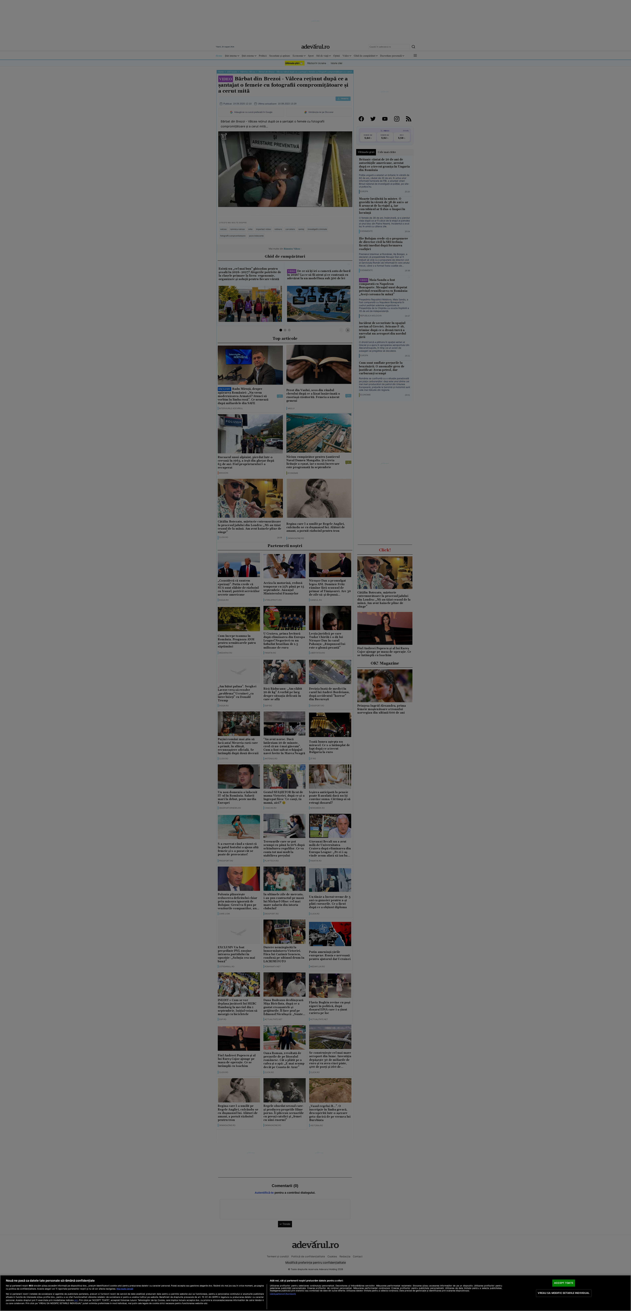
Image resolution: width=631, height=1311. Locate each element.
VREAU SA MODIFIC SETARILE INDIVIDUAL (563, 1293)
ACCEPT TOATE (563, 1282)
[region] (315, 1293)
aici (76, 1300)
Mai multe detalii (125, 1289)
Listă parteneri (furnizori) (283, 1294)
